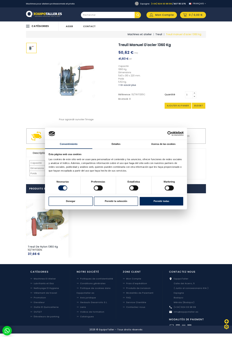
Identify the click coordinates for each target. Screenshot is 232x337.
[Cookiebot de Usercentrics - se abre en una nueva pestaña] (170, 133)
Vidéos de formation (90, 311)
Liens (81, 307)
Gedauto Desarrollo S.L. (92, 302)
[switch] (98, 188)
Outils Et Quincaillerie (44, 307)
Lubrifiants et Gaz (42, 283)
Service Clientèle (134, 302)
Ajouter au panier (178, 105)
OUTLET (36, 311)
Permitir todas (161, 201)
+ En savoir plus (127, 85)
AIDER (69, 26)
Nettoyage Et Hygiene (44, 288)
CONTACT (89, 26)
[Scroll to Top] (226, 326)
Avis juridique (86, 297)
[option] (31, 49)
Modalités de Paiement (138, 292)
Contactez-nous (134, 307)
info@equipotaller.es (186, 311)
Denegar (70, 201)
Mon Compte (132, 278)
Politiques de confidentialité (95, 278)
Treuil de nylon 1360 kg (43, 246)
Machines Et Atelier (43, 278)
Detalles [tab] (116, 144)
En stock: (123, 99)
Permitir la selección (116, 201)
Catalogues (85, 316)
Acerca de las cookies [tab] (163, 144)
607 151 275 (180, 3)
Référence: (124, 94)
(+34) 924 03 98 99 (161, 3)
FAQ (127, 297)
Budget (198, 105)
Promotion (38, 297)
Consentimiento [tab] (68, 144)
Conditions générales (91, 283)
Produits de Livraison (137, 288)
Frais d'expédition (135, 283)
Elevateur (37, 302)
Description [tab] (40, 153)
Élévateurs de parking (44, 316)
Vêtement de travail (43, 292)
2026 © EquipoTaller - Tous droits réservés (116, 329)
